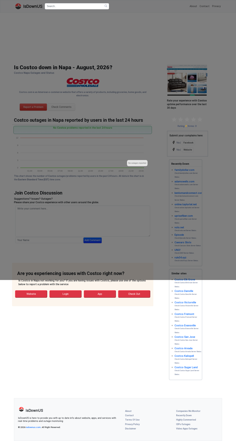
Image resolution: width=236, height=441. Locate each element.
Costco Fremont (184, 314)
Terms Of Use (132, 419)
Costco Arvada (183, 348)
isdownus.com (33, 427)
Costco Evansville (185, 325)
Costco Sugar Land (186, 367)
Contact (129, 415)
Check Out (134, 293)
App (100, 293)
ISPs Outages (183, 424)
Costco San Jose (185, 336)
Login (65, 293)
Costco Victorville (185, 302)
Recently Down (184, 415)
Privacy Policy (132, 424)
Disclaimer (130, 428)
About (128, 411)
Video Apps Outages (186, 428)
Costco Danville (184, 291)
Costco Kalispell (184, 355)
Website (31, 293)
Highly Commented (186, 419)
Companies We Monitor (188, 411)
